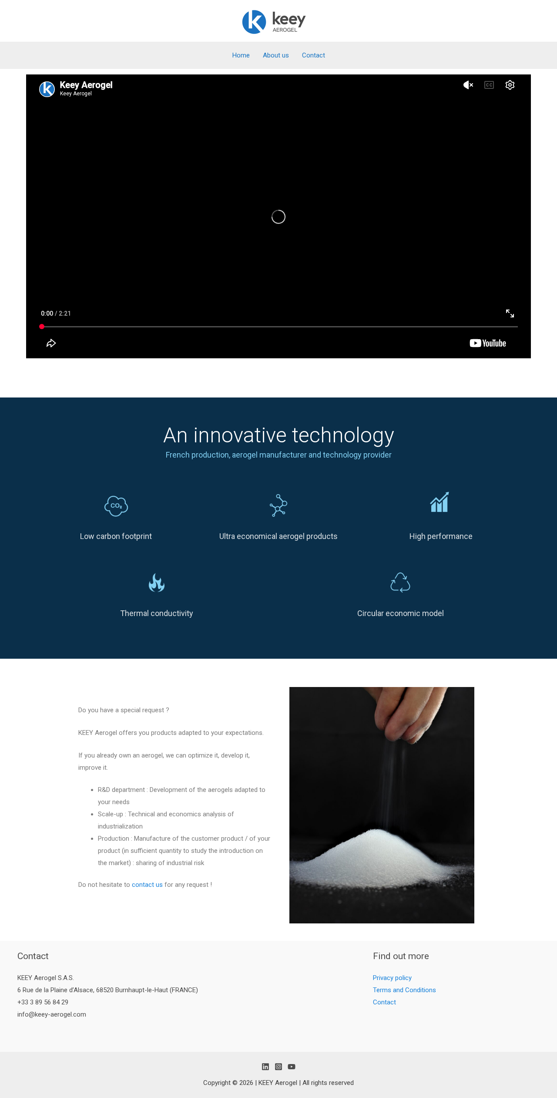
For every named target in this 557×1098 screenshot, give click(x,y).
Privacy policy (392, 978)
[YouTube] (291, 1067)
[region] (278, 528)
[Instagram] (278, 1067)
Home (241, 55)
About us (276, 55)
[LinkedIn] (265, 1067)
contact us (147, 885)
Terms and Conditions (404, 990)
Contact (313, 55)
